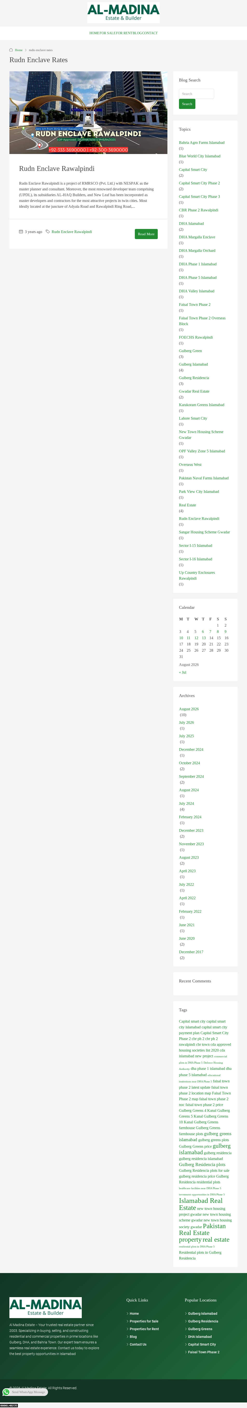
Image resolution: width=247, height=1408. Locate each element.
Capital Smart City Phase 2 (199, 183)
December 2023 (191, 830)
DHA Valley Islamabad (196, 291)
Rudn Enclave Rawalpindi (57, 168)
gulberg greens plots (213, 1140)
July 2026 (186, 722)
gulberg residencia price (197, 1176)
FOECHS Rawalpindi (196, 337)
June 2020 (187, 938)
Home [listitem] (134, 1313)
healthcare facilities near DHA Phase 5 (200, 1188)
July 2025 (186, 736)
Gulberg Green (190, 351)
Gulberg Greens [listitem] (200, 1329)
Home (94, 33)
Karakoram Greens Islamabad (201, 405)
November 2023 (191, 844)
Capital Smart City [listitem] (202, 1344)
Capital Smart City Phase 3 (199, 196)
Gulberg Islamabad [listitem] (202, 1313)
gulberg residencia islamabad (201, 1159)
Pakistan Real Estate (202, 1229)
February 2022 (190, 911)
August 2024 (189, 790)
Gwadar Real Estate (194, 391)
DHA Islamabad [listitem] (200, 1337)
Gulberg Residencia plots (202, 1164)
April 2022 (187, 898)
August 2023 (189, 857)
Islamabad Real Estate (201, 1204)
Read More (146, 234)
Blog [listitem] (133, 1337)
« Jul (182, 672)
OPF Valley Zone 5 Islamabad (202, 451)
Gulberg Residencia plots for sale (204, 1170)
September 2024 (191, 776)
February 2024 (190, 817)
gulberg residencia (218, 1153)
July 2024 (186, 803)
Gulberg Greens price (195, 1146)
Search (187, 104)
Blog (137, 33)
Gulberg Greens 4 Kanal (197, 1110)
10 (181, 638)
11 (188, 638)
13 (204, 638)
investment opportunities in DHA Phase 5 (202, 1194)
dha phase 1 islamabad (208, 1068)
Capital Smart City (193, 170)
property (190, 1239)
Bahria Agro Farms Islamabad (202, 143)
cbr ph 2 (198, 1039)
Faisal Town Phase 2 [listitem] (204, 1352)
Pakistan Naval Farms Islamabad (204, 478)
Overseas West (190, 465)
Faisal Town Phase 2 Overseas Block (202, 321)
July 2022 (186, 884)
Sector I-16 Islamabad (195, 559)
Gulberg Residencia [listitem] (203, 1321)
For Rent (124, 33)
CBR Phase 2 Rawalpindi (198, 210)
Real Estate (187, 505)
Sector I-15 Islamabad (195, 545)
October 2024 (189, 763)
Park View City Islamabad (199, 491)
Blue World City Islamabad (199, 156)
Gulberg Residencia (194, 378)
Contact (150, 33)
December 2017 (191, 952)
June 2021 (187, 925)
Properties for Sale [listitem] (144, 1321)
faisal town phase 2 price (204, 1105)
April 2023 (187, 871)
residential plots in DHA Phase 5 (197, 1246)
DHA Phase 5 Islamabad (198, 277)
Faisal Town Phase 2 (195, 304)
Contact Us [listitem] (138, 1344)
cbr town (203, 1044)
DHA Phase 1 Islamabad (198, 264)
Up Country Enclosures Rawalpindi (197, 575)
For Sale (108, 33)
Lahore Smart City (193, 418)
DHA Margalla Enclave (197, 237)
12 (196, 638)
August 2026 (189, 709)
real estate (216, 1239)
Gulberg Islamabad (193, 364)
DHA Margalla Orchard (197, 250)
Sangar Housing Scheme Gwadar (204, 532)
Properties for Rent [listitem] (144, 1329)
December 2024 (191, 749)
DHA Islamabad (191, 223)
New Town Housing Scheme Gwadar (201, 435)
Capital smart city (192, 1021)
